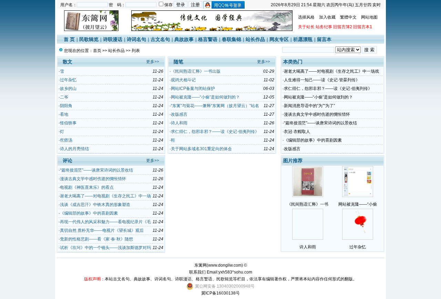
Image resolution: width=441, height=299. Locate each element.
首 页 (69, 39)
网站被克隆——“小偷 (357, 204)
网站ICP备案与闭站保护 (193, 88)
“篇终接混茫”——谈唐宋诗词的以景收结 (96, 170)
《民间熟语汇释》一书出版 (195, 71)
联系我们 (197, 272)
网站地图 (369, 17)
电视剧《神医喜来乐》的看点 (87, 187)
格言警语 (207, 39)
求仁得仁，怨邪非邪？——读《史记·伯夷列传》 (215, 131)
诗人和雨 (179, 123)
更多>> (152, 61)
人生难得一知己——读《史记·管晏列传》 (322, 80)
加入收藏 (327, 17)
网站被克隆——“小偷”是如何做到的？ (205, 97)
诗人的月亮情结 (74, 148)
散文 (67, 61)
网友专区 (279, 39)
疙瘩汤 (66, 140)
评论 (67, 160)
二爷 (64, 97)
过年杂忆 (68, 80)
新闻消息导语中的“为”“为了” (309, 105)
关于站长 (306, 26)
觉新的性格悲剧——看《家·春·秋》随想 (96, 239)
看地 (64, 114)
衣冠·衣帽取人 (297, 131)
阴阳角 (66, 105)
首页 (97, 50)
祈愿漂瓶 (302, 39)
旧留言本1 (362, 26)
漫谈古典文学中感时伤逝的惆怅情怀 (93, 178)
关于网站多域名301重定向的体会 (201, 148)
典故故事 (184, 39)
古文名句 (160, 39)
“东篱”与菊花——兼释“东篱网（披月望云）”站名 (215, 105)
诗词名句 (136, 39)
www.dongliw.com (225, 265)
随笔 (178, 61)
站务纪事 (324, 26)
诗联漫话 (112, 39)
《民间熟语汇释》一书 (307, 204)
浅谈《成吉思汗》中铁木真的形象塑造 (95, 204)
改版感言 (179, 114)
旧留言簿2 (342, 26)
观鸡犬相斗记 (183, 80)
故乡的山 (68, 88)
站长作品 (255, 39)
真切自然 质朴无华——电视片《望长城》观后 (102, 230)
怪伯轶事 (68, 123)
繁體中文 (348, 17)
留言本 (324, 39)
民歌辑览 (89, 39)
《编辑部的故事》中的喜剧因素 (89, 213)
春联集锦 (231, 39)
